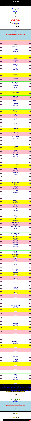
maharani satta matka (23, 387)
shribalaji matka (11, 384)
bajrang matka (20, 386)
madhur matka (29, 384)
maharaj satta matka (16, 387)
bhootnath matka (1, 385)
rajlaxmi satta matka (26, 388)
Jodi (1, 43)
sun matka (6, 390)
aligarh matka (27, 385)
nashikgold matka (28, 386)
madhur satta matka (20, 387)
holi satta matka (15, 388)
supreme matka (3, 386)
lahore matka (8, 385)
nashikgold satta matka (16, 389)
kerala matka (1, 384)
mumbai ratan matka (26, 390)
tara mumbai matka (22, 390)
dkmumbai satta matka (12, 389)
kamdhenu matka (9, 386)
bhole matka (15, 386)
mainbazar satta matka (20, 389)
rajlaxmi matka (21, 385)
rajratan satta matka (18, 388)
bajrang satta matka (4, 389)
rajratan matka (15, 385)
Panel (29, 43)
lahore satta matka (8, 388)
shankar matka (4, 384)
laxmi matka (12, 390)
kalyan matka (17, 386)
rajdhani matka (18, 385)
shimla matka (15, 390)
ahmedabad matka (6, 386)
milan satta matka (12, 388)
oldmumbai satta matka (24, 389)
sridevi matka (6, 384)
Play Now (15, 261)
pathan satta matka (9, 387)
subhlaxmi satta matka (2, 387)
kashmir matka (22, 386)
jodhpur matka (9, 390)
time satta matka (5, 387)
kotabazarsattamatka (28, 389)
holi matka (13, 385)
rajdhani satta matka (22, 388)
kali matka (9, 384)
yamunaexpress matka (5, 385)
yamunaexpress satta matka (4, 388)
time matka (19, 384)
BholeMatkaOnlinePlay (1, 420)
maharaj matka (26, 384)
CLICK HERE (15, 21)
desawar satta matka (27, 387)
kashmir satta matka (7, 389)
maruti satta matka (12, 387)
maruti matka (24, 384)
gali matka (14, 384)
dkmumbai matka (25, 386)
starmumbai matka (24, 385)
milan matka (11, 385)
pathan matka (21, 384)
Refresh (15, 10)
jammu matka (12, 386)
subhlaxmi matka (16, 384)
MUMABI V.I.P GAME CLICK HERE (15, 21)
